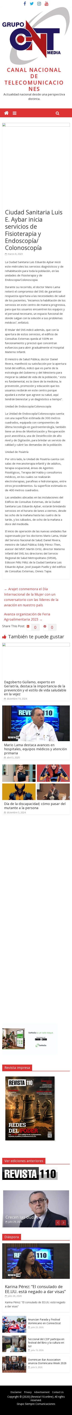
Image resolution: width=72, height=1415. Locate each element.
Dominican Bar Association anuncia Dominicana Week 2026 (47, 1361)
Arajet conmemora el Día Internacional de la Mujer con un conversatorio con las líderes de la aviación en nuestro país (31, 597)
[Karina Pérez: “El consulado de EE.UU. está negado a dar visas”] (36, 1245)
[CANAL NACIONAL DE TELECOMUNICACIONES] (6, 113)
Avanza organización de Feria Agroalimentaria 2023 (27, 617)
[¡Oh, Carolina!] (36, 1191)
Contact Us (58, 1392)
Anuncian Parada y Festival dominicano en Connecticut (44, 1321)
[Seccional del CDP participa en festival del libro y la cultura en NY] (14, 1337)
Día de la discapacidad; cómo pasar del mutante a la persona (35, 805)
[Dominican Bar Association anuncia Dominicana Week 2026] (14, 1358)
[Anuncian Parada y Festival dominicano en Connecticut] (14, 1318)
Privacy (28, 1392)
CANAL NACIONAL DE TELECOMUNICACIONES (34, 79)
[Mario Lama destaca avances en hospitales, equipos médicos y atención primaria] (36, 708)
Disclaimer (16, 1392)
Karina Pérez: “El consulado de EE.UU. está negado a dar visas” (35, 1289)
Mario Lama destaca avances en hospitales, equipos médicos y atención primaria (35, 749)
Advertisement (41, 1392)
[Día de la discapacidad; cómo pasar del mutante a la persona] (36, 767)
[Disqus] (36, 870)
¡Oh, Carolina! (19, 1217)
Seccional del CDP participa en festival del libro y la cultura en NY (46, 1342)
